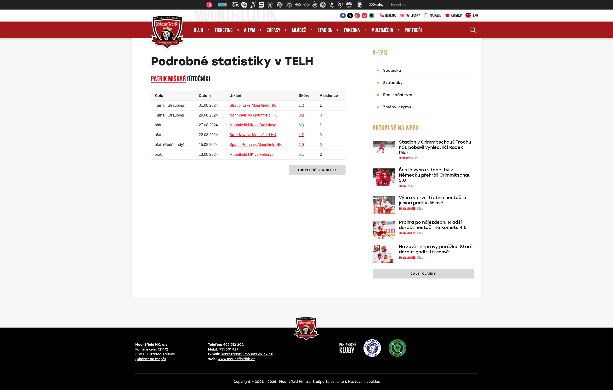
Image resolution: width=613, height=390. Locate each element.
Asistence (329, 96)
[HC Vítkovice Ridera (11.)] (323, 5)
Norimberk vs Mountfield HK (253, 115)
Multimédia (382, 30)
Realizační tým (397, 95)
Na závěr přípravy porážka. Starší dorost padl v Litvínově (436, 249)
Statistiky (393, 82)
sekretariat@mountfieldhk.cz (247, 354)
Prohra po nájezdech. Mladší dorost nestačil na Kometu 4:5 (432, 225)
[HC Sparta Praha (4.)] (261, 5)
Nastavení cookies (364, 382)
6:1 (301, 154)
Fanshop (456, 16)
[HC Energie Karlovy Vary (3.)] (253, 5)
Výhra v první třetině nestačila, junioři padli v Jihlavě (433, 200)
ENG (475, 16)
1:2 (301, 105)
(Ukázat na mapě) (150, 359)
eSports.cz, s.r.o (330, 382)
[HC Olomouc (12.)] (331, 5)
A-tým (249, 30)
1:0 (301, 145)
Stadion (325, 30)
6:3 (301, 125)
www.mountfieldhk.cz (236, 359)
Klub (198, 30)
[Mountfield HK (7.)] (289, 5)
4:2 (301, 135)
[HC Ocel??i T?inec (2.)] (244, 5)
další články (423, 273)
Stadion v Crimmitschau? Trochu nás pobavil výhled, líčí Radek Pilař (435, 147)
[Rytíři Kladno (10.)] (314, 5)
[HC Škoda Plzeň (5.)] (270, 5)
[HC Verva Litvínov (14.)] (349, 5)
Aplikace (435, 16)
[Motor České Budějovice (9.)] (306, 5)
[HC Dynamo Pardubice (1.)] (235, 5)
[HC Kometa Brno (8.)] (298, 5)
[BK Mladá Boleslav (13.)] (340, 5)
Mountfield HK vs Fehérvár (252, 154)
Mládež (299, 30)
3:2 (301, 115)
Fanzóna (352, 30)
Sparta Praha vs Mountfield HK (255, 145)
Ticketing (224, 30)
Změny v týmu (397, 107)
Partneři (413, 30)
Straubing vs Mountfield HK (252, 105)
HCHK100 (390, 16)
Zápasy (273, 30)
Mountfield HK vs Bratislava (252, 125)
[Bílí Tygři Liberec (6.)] (279, 5)
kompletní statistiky (317, 170)
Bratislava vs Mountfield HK (252, 135)
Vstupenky (413, 16)
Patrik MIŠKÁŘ (168, 79)
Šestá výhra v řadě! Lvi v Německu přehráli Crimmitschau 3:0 (435, 175)
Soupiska (392, 70)
